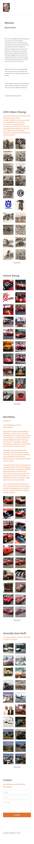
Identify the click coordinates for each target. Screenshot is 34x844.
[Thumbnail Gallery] (8, 144)
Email (6, 797)
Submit (17, 815)
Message (7, 802)
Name (6, 792)
